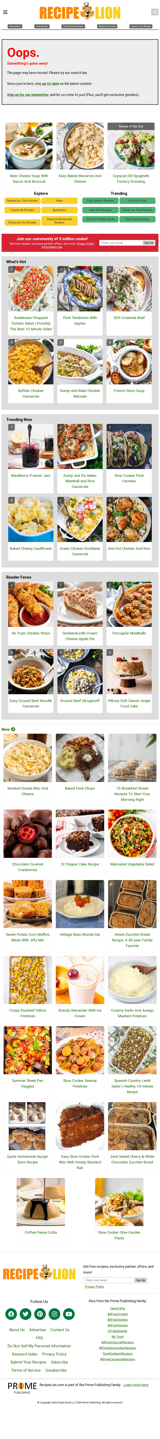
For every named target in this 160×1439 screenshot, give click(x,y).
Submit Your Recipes (28, 1362)
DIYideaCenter (117, 1331)
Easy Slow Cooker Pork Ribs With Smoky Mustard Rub (80, 1162)
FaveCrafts (117, 1308)
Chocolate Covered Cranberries (27, 867)
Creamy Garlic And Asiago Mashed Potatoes (132, 1013)
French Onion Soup (129, 390)
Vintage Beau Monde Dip (80, 934)
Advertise (37, 1329)
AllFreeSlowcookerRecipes (117, 1348)
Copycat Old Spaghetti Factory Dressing (131, 179)
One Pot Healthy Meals (100, 219)
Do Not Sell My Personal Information (39, 1346)
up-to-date (50, 84)
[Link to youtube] (69, 1314)
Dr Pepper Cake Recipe (80, 864)
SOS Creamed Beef (129, 317)
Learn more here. (136, 1385)
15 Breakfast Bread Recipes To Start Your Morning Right (132, 794)
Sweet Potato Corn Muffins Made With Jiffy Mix (28, 937)
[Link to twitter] (25, 1314)
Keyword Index (24, 1354)
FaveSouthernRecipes (118, 1354)
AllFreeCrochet (118, 1314)
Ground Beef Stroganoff (80, 700)
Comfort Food (137, 200)
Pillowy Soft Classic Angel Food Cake (129, 703)
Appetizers (59, 210)
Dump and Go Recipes (22, 222)
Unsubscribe (56, 1370)
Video (59, 200)
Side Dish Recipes (100, 210)
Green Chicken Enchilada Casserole (80, 551)
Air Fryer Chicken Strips (31, 633)
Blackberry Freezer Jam (30, 475)
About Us (17, 1329)
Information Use (52, 247)
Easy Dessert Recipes (100, 200)
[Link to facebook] (11, 1314)
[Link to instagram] (54, 1314)
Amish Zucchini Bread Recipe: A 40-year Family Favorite (132, 940)
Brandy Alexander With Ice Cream (79, 1013)
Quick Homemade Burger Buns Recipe (27, 1159)
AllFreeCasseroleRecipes (117, 1359)
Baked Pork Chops (80, 788)
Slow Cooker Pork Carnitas (129, 478)
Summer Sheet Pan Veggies (27, 1083)
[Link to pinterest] (40, 1314)
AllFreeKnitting (118, 1320)
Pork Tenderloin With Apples (80, 320)
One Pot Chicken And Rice (129, 548)
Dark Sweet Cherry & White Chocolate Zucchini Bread (132, 1159)
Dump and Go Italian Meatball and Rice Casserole (79, 481)
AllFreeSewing (118, 1325)
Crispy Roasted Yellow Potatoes (27, 1013)
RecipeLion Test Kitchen (22, 200)
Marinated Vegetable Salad (132, 864)
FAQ (39, 1337)
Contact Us (60, 1329)
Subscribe (59, 1362)
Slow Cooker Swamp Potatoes (80, 1083)
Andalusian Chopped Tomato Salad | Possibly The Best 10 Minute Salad (31, 323)
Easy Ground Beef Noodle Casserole (31, 703)
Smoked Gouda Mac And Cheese (27, 791)
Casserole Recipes (22, 210)
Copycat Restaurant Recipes (59, 221)
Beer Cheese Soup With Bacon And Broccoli (29, 179)
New (6, 729)
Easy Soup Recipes (137, 219)
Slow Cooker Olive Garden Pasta (119, 1235)
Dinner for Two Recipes (137, 210)
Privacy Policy (85, 243)
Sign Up (148, 242)
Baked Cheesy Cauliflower (31, 548)
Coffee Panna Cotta (41, 1232)
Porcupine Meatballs (129, 633)
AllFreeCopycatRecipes (117, 1342)
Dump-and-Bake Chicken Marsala (80, 393)
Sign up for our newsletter (28, 95)
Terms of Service (26, 1370)
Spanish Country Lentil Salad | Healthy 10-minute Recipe (132, 1086)
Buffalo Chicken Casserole (31, 393)
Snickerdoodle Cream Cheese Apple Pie (79, 636)
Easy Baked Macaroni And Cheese (80, 179)
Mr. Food (118, 1337)
